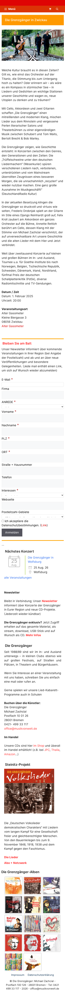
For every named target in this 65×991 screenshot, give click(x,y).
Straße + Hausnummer (17, 464)
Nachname (10, 425)
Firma (5, 388)
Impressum (17, 974)
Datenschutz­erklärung (41, 974)
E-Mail (7, 379)
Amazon (9, 754)
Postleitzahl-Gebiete (15, 512)
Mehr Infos (33, 635)
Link (44, 525)
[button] (57, 9)
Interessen (10, 490)
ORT (6, 452)
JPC (47, 750)
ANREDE (9, 402)
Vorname (9, 411)
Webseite (8, 499)
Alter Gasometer (13, 326)
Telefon (7, 477)
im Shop (38, 745)
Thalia (55, 750)
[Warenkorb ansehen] (50, 9)
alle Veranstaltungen (18, 577)
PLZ (6, 438)
